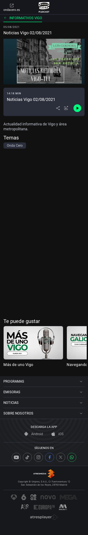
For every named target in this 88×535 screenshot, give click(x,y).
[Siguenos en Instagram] (38, 457)
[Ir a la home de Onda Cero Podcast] (44, 7)
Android (36, 434)
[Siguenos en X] (60, 457)
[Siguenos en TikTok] (27, 457)
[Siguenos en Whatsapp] (71, 457)
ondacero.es (11, 9)
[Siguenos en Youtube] (16, 457)
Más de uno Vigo (18, 364)
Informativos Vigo (25, 18)
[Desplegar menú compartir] (58, 108)
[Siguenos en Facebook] (49, 457)
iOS (60, 434)
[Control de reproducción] (77, 108)
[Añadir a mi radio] (66, 108)
